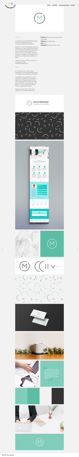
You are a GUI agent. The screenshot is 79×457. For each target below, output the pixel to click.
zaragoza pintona (64, 5)
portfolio (54, 5)
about (49, 5)
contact (73, 5)
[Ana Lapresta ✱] (10, 5)
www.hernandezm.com (21, 63)
